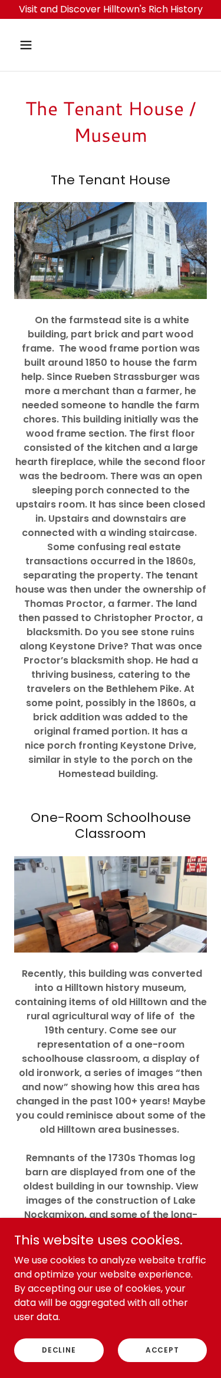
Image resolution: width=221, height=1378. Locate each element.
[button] (36, 45)
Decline (58, 1349)
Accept (162, 1349)
